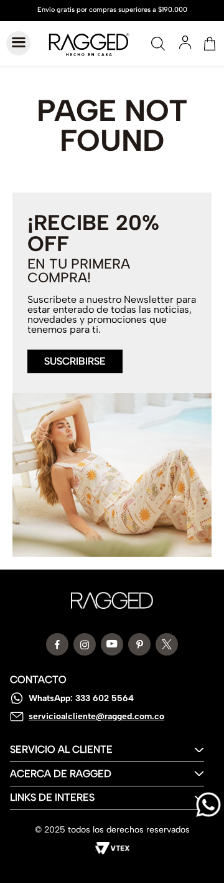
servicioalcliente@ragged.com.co (96, 716)
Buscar (158, 44)
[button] (75, 354)
